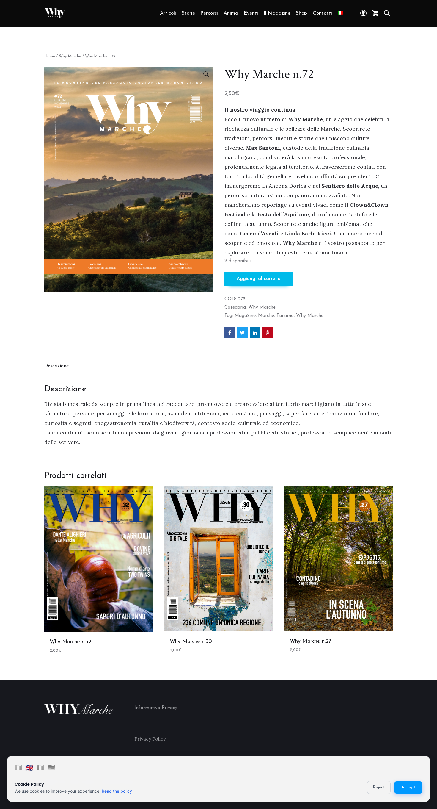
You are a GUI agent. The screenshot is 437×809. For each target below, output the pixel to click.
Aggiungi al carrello (258, 278)
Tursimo (285, 315)
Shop (301, 13)
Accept (408, 787)
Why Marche (70, 56)
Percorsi (209, 13)
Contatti (322, 13)
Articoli (168, 13)
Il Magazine (277, 13)
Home (49, 56)
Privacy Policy (150, 739)
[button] (206, 74)
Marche (266, 315)
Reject (379, 787)
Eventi (251, 13)
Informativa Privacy (155, 707)
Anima (231, 13)
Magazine (245, 315)
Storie (188, 13)
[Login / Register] (364, 13)
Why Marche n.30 (191, 641)
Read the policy (117, 791)
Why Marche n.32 (70, 642)
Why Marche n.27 (310, 641)
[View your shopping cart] (375, 13)
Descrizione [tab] (56, 366)
